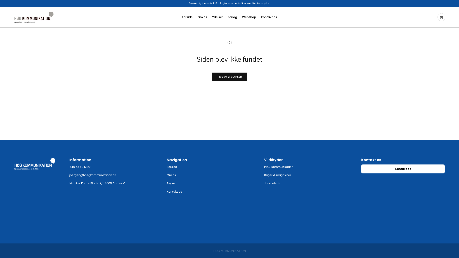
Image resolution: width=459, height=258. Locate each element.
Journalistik (272, 183)
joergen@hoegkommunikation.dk (92, 175)
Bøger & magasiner (277, 175)
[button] (441, 17)
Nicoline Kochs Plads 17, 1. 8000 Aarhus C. (97, 183)
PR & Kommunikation (278, 167)
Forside (172, 167)
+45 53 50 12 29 (80, 167)
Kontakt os (174, 192)
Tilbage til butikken (229, 76)
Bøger (171, 183)
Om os (171, 175)
